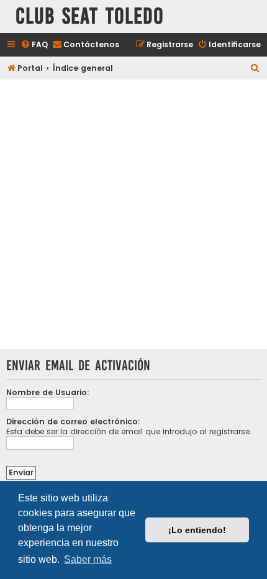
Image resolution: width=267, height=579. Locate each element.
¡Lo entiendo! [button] (197, 530)
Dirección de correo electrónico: (73, 421)
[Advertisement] (133, 215)
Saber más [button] (88, 559)
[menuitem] (34, 45)
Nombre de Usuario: (47, 392)
